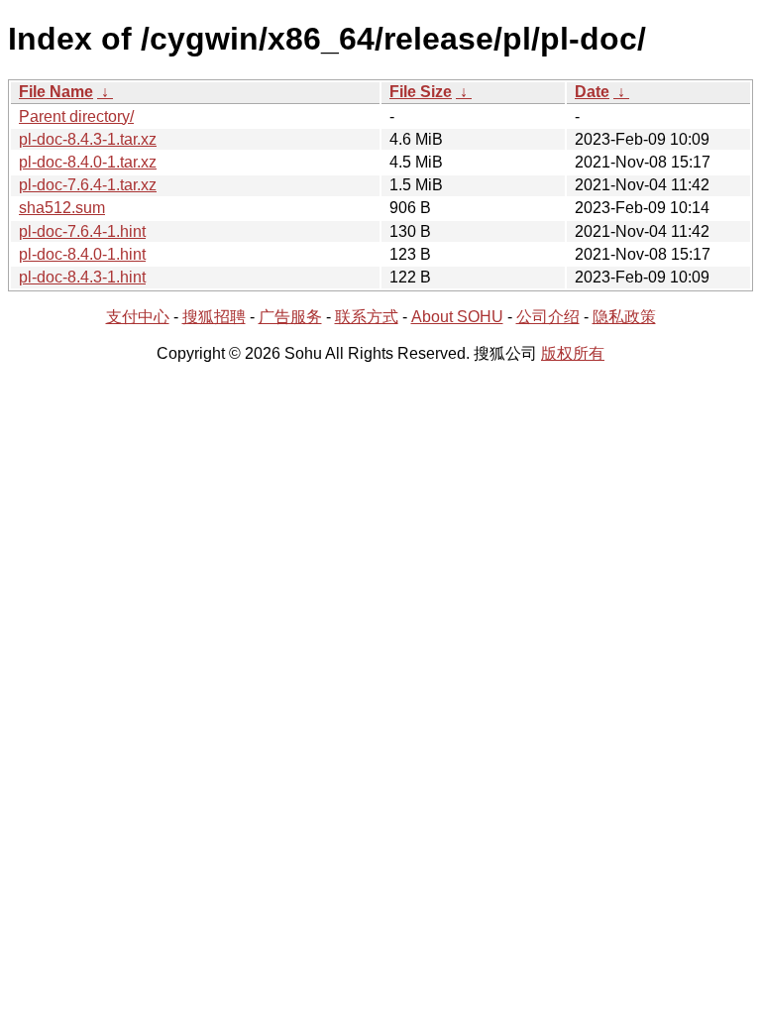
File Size (420, 91)
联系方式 (366, 316)
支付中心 (137, 316)
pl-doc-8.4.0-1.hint (82, 254)
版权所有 (572, 353)
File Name (56, 91)
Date (592, 91)
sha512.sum (62, 207)
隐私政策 (624, 316)
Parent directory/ (76, 116)
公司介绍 (548, 316)
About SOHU (457, 316)
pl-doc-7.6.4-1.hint (82, 231)
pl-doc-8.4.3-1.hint (82, 277)
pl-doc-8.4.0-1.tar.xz (88, 162)
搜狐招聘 (214, 316)
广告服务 (290, 316)
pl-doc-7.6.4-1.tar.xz (88, 184)
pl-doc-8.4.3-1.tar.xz (88, 139)
